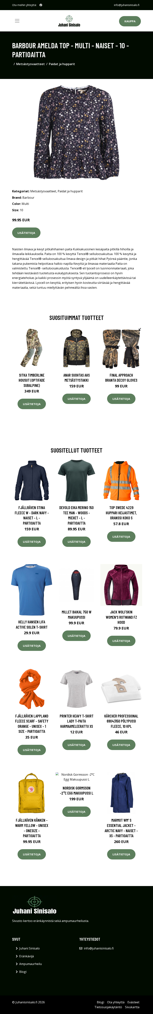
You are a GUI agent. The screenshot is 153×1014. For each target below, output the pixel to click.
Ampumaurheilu (30, 964)
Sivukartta (132, 1007)
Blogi (22, 972)
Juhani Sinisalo (29, 948)
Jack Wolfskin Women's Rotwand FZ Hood (121, 617)
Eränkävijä (26, 956)
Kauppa (129, 21)
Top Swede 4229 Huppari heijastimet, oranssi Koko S (121, 512)
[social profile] (41, 5)
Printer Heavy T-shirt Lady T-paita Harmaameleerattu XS (76, 721)
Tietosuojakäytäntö (108, 1007)
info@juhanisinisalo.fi (126, 5)
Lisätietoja (26, 233)
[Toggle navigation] (17, 20)
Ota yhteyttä (115, 1002)
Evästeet (133, 1002)
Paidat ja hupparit (62, 64)
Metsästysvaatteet (30, 64)
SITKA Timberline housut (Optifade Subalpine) (32, 380)
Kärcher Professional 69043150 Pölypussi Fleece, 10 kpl (121, 721)
